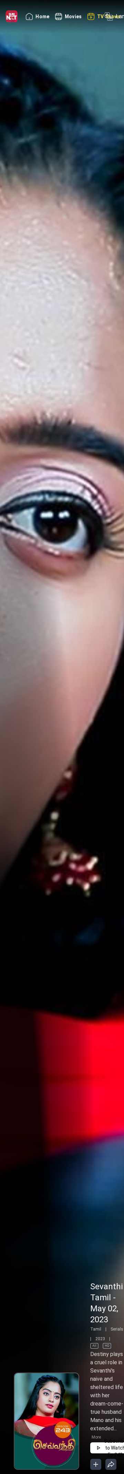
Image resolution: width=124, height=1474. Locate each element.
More (96, 1437)
